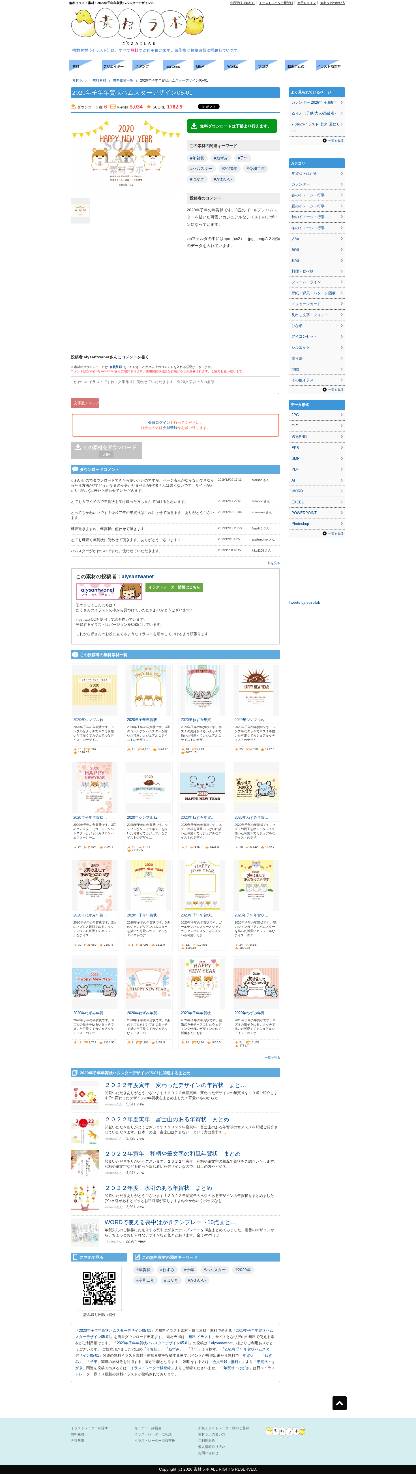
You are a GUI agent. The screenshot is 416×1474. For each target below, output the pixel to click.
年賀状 (151, 1349)
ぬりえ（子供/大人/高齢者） (314, 113)
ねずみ (173, 1349)
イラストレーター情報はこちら (174, 587)
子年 (194, 1349)
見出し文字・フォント (309, 315)
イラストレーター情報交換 (154, 1441)
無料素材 (99, 80)
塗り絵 (297, 358)
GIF (294, 426)
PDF (295, 469)
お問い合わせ (208, 1453)
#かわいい (223, 179)
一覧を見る (272, 563)
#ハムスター (201, 168)
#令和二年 (256, 168)
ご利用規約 (206, 1441)
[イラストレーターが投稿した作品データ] (239, 69)
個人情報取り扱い (211, 1447)
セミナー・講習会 (148, 1428)
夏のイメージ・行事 (308, 206)
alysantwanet (138, 576)
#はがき (197, 179)
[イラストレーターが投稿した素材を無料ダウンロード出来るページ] (85, 69)
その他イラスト (304, 380)
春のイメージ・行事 (308, 195)
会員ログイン (306, 3)
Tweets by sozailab (304, 602)
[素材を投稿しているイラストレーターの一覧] (117, 69)
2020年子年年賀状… (144, 720)
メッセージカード (306, 304)
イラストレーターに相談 (153, 1434)
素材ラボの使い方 (332, 3)
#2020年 (229, 168)
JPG (295, 415)
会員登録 (116, 367)
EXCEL (297, 502)
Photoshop (300, 524)
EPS (295, 448)
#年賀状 (197, 158)
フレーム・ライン (306, 282)
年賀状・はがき (236, 1368)
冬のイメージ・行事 (308, 228)
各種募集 (77, 1441)
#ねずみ (221, 158)
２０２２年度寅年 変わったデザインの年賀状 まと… (175, 1085)
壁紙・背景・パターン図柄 (313, 293)
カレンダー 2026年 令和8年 (314, 102)
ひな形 (297, 326)
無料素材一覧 (123, 80)
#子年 (243, 158)
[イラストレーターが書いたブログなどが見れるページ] (270, 69)
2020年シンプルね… (90, 720)
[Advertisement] (280, 17)
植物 (295, 249)
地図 (295, 369)
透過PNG (299, 437)
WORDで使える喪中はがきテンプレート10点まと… (170, 1222)
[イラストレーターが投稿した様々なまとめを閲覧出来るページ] (178, 69)
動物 (295, 260)
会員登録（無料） (242, 3)
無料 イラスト (200, 1337)
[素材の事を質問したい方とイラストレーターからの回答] (209, 69)
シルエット (300, 347)
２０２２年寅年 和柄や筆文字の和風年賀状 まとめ (173, 1153)
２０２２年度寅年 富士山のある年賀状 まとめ (167, 1119)
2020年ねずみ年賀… (198, 720)
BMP (295, 458)
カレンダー (300, 184)
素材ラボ (79, 80)
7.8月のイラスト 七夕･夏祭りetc (315, 127)
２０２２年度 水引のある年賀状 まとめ (158, 1188)
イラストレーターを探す (89, 1428)
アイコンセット (304, 336)
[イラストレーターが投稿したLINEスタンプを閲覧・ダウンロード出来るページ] (147, 69)
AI (293, 480)
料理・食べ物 (302, 271)
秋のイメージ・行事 (308, 217)
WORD (297, 491)
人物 (295, 239)
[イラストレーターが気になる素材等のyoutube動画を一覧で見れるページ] (300, 69)
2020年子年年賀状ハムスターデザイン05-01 (115, 1330)
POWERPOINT (304, 513)
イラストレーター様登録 (276, 3)
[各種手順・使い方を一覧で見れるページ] (331, 69)
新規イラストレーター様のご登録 (223, 1428)
